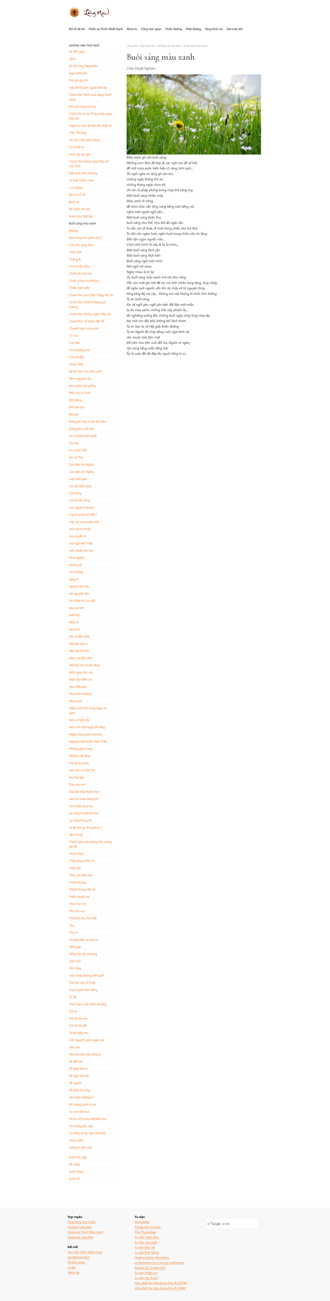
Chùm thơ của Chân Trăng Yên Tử (91, 295)
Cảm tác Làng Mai (81, 245)
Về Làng (74, 1164)
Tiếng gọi (75, 947)
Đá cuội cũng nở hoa (82, 106)
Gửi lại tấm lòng (79, 500)
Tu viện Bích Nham (147, 1252)
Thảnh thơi (76, 853)
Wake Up (73, 1272)
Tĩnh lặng (75, 968)
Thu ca (73, 932)
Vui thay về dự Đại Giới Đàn (87, 1133)
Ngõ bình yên (78, 73)
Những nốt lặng (79, 755)
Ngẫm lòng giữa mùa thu (85, 734)
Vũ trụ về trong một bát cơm (88, 1118)
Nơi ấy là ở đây (79, 763)
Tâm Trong (76, 834)
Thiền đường (173, 29)
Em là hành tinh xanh (83, 436)
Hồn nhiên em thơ (81, 550)
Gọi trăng (75, 493)
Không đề (75, 565)
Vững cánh (76, 1140)
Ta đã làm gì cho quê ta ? (85, 827)
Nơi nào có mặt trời (82, 770)
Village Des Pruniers (148, 1227)
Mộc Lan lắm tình (80, 658)
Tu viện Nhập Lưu (146, 1273)
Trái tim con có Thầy (82, 982)
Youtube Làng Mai (80, 1227)
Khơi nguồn (77, 557)
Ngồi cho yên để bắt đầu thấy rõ (90, 125)
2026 (72, 59)
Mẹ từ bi (74, 629)
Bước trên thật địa (80, 216)
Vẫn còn (74, 1047)
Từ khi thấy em (78, 1033)
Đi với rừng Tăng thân (83, 66)
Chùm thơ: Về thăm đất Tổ (86, 321)
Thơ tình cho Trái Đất (83, 918)
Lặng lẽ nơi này (79, 586)
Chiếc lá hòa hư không (84, 280)
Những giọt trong (80, 748)
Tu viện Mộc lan (145, 1247)
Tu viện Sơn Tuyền (146, 1278)
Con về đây (76, 357)
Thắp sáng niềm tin (81, 860)
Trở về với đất (78, 1025)
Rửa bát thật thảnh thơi (84, 791)
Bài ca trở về (77, 194)
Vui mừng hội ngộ (81, 1126)
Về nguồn (75, 1083)
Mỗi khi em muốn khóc (84, 665)
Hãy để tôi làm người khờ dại (88, 87)
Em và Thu (76, 457)
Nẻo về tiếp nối (79, 720)
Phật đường (193, 29)
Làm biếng (76, 572)
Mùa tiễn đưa (78, 686)
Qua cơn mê (77, 784)
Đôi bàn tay (76, 407)
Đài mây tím (235, 29)
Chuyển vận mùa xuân (84, 328)
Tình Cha (75, 961)
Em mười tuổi (78, 450)
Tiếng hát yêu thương (83, 954)
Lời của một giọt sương (84, 140)
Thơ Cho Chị (77, 904)
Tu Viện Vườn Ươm (147, 1237)
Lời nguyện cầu (79, 593)
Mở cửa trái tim (79, 650)
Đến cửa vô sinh (79, 393)
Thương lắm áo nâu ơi (83, 939)
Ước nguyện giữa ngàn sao (86, 1040)
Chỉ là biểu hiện (79, 266)
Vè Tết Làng (76, 51)
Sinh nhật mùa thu (81, 806)
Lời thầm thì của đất (82, 600)
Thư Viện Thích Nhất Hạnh (85, 1252)
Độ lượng (75, 400)
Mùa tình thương (80, 694)
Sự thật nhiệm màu (81, 180)
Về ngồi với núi (79, 1075)
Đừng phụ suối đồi (81, 428)
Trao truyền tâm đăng (83, 990)
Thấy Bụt (75, 868)
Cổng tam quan (151, 29)
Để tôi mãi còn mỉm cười (85, 371)
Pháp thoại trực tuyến (82, 1222)
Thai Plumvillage (145, 1232)
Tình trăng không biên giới (86, 975)
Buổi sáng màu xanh (82, 223)
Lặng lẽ (73, 579)
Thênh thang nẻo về (82, 889)
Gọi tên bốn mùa (80, 486)
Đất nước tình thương (83, 173)
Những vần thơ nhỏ (84, 45)
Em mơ (73, 443)
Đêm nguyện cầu (80, 378)
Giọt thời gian (78, 479)
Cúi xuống (75, 187)
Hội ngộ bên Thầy (81, 543)
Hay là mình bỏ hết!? (83, 514)
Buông (73, 230)
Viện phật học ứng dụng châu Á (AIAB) (160, 1288)
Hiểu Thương (78, 132)
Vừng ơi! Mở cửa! (80, 1147)
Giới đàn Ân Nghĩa (81, 464)
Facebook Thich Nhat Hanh (85, 1232)
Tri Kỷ (72, 997)
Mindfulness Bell (78, 1257)
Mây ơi (73, 622)
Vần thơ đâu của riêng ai (85, 1054)
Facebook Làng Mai (80, 1237)
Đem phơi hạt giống (82, 385)
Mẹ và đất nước (79, 636)
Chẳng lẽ (75, 259)
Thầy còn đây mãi (80, 875)
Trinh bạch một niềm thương (88, 1004)
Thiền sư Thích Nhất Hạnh (105, 29)
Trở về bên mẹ (78, 1018)
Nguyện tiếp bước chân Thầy (88, 741)
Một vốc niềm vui (80, 679)
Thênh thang (77, 882)
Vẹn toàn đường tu (81, 1097)
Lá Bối (72, 1267)
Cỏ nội (73, 335)
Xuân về (74, 1178)
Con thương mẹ (79, 350)
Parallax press (76, 1262)
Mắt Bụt (74, 615)
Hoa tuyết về (77, 536)
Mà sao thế (76, 608)
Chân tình (75, 252)
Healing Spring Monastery (152, 1257)
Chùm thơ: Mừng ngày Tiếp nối (90, 314)
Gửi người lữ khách (81, 507)
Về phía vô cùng (79, 1090)
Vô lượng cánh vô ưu (82, 1104)
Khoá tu (132, 29)
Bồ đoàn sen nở (79, 209)
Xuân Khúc (76, 1171)
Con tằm (74, 342)
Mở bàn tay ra (78, 643)
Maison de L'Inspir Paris (150, 1268)
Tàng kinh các (214, 29)
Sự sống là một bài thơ (84, 813)
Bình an (74, 202)
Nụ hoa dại (76, 777)
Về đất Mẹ (76, 1061)
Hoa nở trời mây (80, 529)
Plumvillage (142, 1222)
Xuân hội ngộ (78, 1157)
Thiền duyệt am (79, 896)
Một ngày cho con (81, 672)
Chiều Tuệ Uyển (79, 288)
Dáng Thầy (76, 364)
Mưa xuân (75, 701)
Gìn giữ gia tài (78, 80)
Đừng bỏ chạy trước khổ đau (88, 421)
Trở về (73, 1011)
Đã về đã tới (77, 29)
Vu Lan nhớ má (79, 1111)
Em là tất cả (76, 147)
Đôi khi (73, 414)
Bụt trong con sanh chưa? (86, 237)
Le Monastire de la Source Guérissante (159, 1262)
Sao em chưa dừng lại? (84, 799)
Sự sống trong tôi (80, 820)
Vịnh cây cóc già (79, 154)
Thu (71, 925)
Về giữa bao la (78, 1068)
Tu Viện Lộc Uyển (146, 1242)
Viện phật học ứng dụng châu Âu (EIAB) (161, 1283)
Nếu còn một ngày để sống (87, 727)
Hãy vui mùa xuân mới (84, 522)
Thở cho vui (76, 911)
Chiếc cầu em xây (80, 273)
